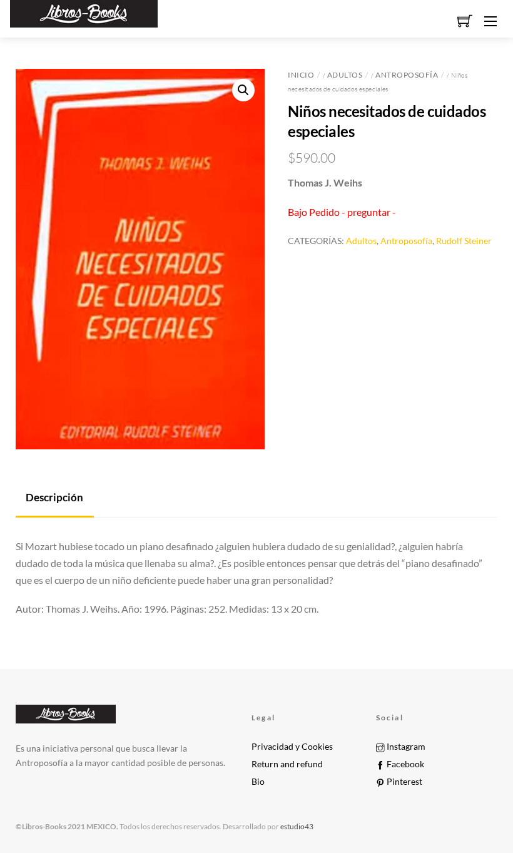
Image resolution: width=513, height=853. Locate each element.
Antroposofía (406, 74)
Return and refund (287, 764)
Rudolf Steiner (464, 240)
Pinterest (403, 782)
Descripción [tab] (54, 497)
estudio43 (296, 826)
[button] (243, 90)
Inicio (301, 74)
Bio (258, 782)
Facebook (404, 764)
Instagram (405, 747)
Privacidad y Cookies (292, 747)
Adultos (345, 74)
